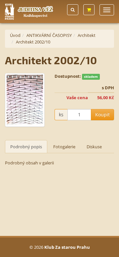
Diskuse (94, 147)
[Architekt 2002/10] (25, 100)
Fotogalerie (64, 147)
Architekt (87, 35)
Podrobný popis (26, 147)
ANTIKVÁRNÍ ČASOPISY (49, 35)
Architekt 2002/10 (33, 42)
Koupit (102, 114)
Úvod (15, 35)
